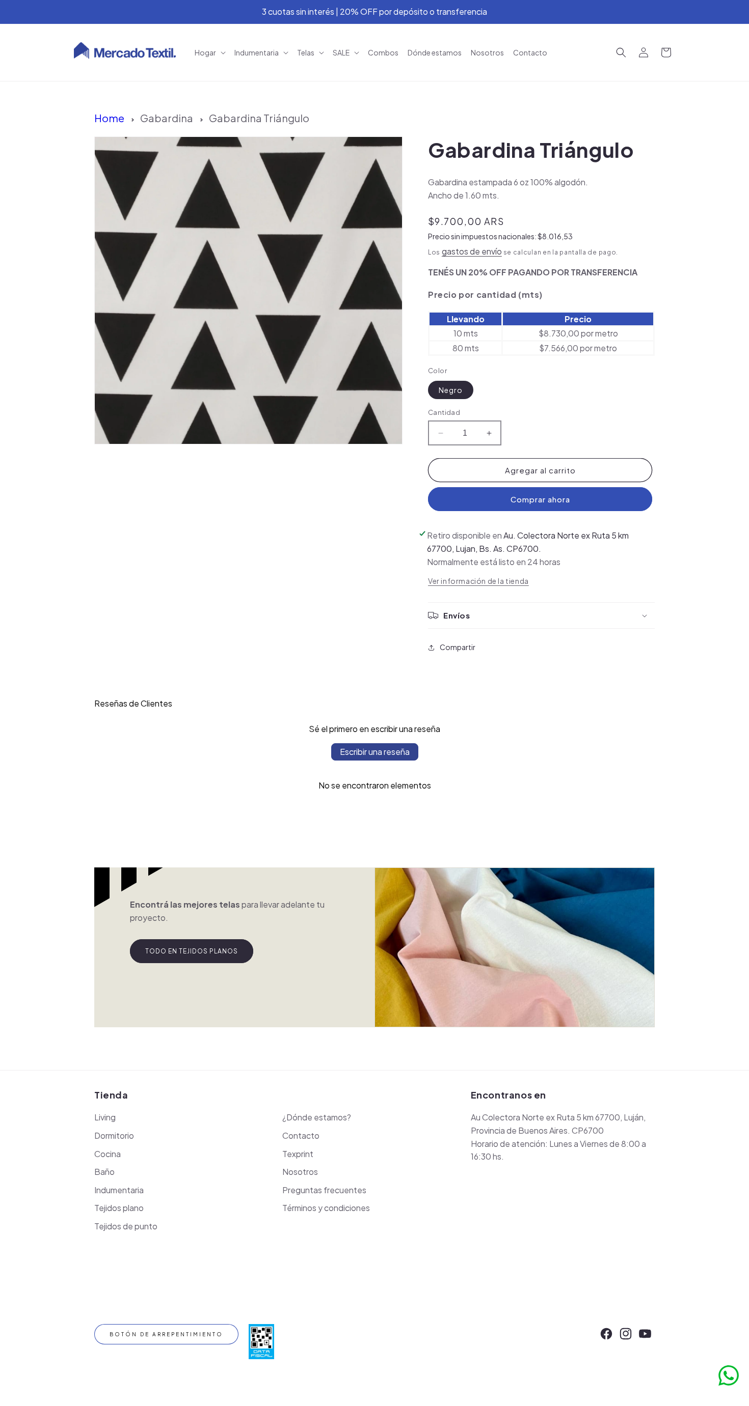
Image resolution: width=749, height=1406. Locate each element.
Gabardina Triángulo (259, 117)
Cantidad (444, 412)
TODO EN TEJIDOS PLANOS (191, 951)
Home (109, 117)
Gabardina (166, 117)
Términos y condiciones (326, 1207)
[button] (210, 52)
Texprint (297, 1153)
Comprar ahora (540, 499)
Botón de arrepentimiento (166, 1334)
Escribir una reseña (375, 751)
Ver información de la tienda (478, 580)
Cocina (107, 1153)
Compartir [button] (457, 647)
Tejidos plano (119, 1207)
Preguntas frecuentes (324, 1190)
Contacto (300, 1135)
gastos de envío (472, 251)
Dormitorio (114, 1135)
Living (105, 1117)
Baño (104, 1171)
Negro (451, 390)
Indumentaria (119, 1190)
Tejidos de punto (125, 1226)
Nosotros (300, 1171)
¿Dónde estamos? (316, 1117)
